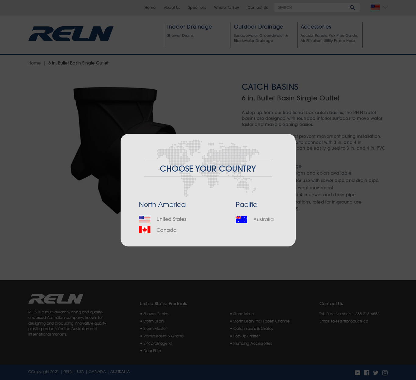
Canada (166, 230)
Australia (263, 220)
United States (170, 219)
